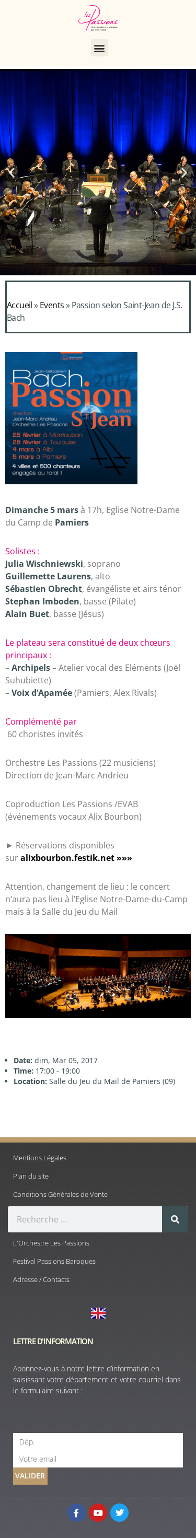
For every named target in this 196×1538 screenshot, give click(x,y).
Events (52, 305)
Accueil (19, 305)
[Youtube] (98, 1513)
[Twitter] (119, 1513)
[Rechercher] (175, 1219)
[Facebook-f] (76, 1513)
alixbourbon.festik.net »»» (76, 858)
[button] (99, 47)
